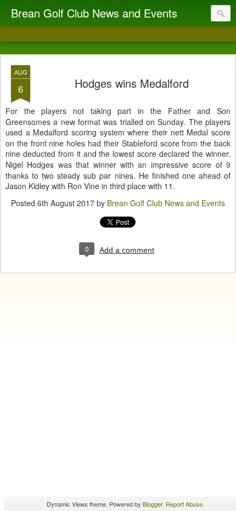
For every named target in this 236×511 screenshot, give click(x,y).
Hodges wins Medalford (132, 83)
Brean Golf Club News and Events (166, 202)
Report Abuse (184, 503)
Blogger (152, 503)
